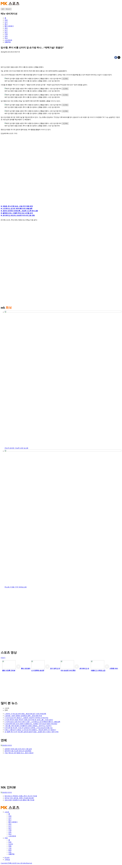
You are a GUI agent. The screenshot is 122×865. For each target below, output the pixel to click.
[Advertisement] (19, 158)
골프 (9, 824)
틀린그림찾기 (13, 822)
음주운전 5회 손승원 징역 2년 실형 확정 (18, 751)
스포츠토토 (12, 836)
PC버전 (7, 857)
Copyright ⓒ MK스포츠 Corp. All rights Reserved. (16, 863)
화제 (9, 850)
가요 (9, 848)
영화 (9, 846)
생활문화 (11, 854)
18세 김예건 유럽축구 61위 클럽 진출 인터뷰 (19, 800)
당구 (9, 826)
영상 (9, 834)
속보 (9, 816)
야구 (9, 818)
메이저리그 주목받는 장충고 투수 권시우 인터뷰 (21, 796)
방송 (9, 842)
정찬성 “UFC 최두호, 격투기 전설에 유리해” (19, 798)
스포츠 (7, 708)
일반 (9, 828)
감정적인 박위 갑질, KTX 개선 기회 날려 (18, 749)
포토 (9, 832)
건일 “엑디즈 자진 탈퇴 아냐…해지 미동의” (19, 753)
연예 (6, 710)
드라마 (10, 844)
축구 (9, 820)
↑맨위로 (7, 859)
